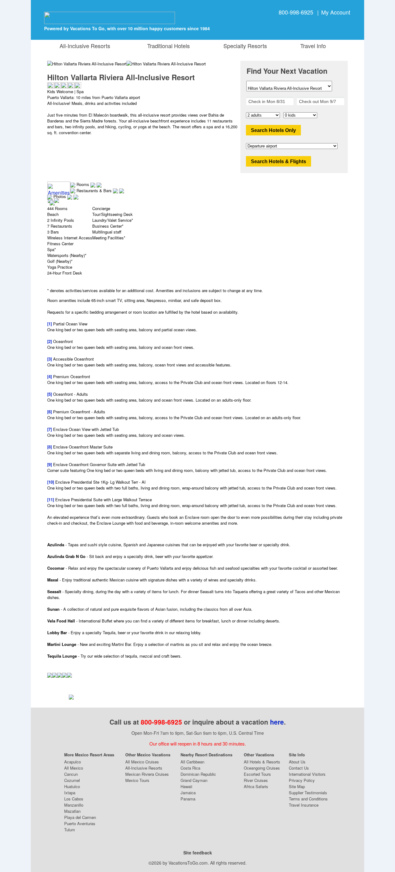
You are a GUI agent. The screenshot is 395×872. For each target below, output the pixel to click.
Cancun (71, 774)
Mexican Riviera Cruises (147, 774)
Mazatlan (72, 811)
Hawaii (186, 786)
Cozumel (72, 780)
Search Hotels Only (273, 130)
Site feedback (197, 852)
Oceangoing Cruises (262, 768)
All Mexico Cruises (142, 762)
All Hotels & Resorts (262, 762)
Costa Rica (190, 768)
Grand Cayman (194, 780)
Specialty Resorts (243, 46)
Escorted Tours (257, 774)
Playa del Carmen (80, 817)
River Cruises (256, 780)
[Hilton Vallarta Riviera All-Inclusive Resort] (166, 64)
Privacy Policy (302, 780)
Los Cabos (73, 799)
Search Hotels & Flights (278, 161)
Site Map (297, 786)
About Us (297, 762)
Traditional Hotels (168, 46)
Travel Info (311, 46)
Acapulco (72, 762)
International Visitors (307, 774)
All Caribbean (192, 762)
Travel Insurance (303, 805)
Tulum (69, 830)
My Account (335, 12)
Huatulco (72, 786)
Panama (188, 799)
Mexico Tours (137, 780)
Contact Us (299, 768)
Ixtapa (69, 793)
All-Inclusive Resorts (85, 46)
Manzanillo (73, 805)
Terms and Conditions (308, 799)
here (277, 721)
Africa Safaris (256, 786)
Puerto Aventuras (79, 823)
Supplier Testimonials (308, 793)
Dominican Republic (198, 774)
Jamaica (188, 793)
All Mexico (73, 768)
